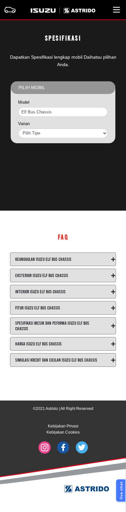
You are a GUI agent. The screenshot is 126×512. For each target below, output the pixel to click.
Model (23, 102)
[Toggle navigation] (9, 9)
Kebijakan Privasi (63, 426)
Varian (24, 124)
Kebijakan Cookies (63, 432)
